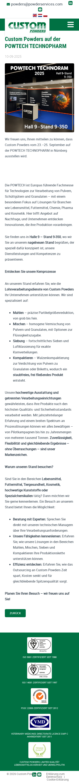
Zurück (15, 613)
